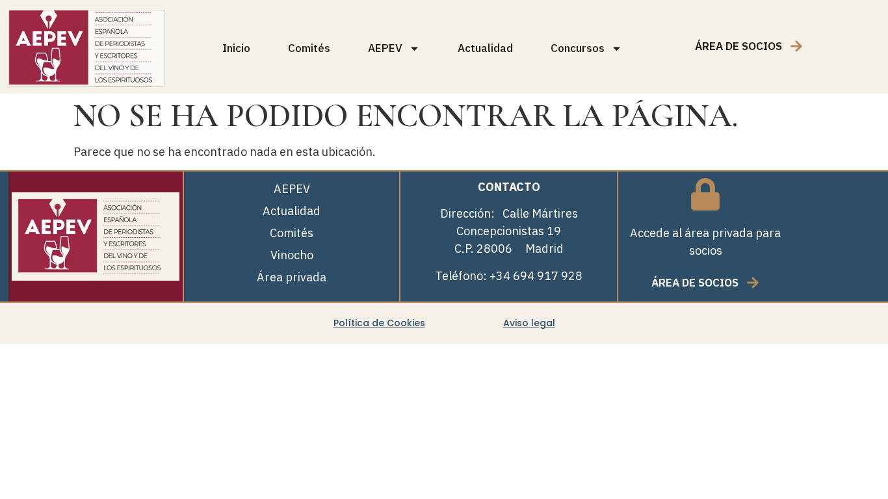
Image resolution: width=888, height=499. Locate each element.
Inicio (236, 48)
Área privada (291, 277)
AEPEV (385, 48)
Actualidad (485, 48)
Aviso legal (529, 322)
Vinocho (291, 255)
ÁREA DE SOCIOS (738, 46)
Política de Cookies (379, 322)
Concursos (578, 48)
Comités (309, 48)
